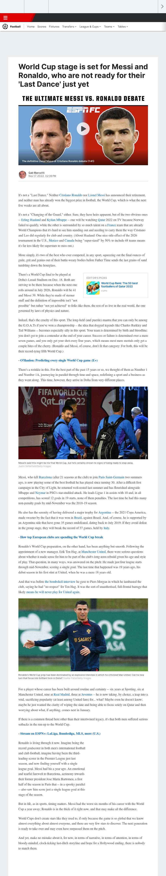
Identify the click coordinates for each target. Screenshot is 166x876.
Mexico (53, 240)
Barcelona (45, 477)
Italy (106, 528)
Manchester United (93, 551)
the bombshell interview (60, 581)
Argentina (104, 512)
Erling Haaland (31, 219)
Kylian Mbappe (57, 219)
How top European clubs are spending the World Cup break (61, 537)
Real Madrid (62, 694)
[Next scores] (162, 6)
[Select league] (12, 7)
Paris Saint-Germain (111, 477)
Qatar (101, 219)
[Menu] (5, 17)
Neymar (40, 492)
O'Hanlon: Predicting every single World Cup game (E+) (59, 360)
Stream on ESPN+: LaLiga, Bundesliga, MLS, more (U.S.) (60, 733)
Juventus (86, 694)
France (111, 225)
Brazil (78, 517)
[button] (152, 17)
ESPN (22, 17)
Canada (69, 240)
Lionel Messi (96, 195)
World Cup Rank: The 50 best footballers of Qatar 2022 (119, 284)
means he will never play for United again (52, 592)
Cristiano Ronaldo (70, 195)
